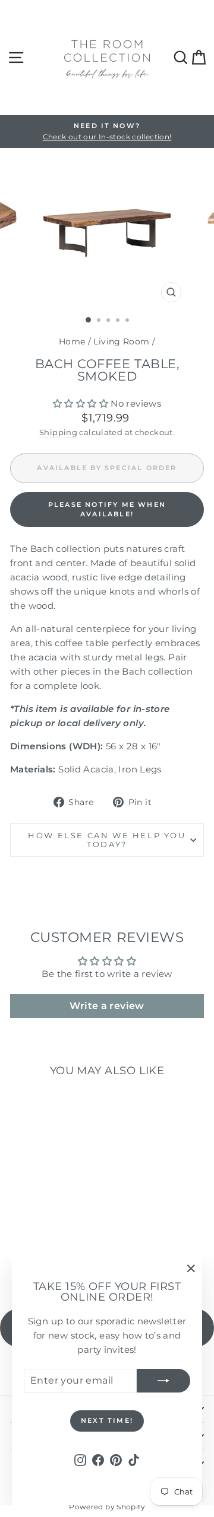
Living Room (121, 341)
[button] (80, 403)
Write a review (107, 1005)
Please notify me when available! (107, 509)
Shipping (58, 432)
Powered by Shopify (107, 1506)
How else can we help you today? (106, 840)
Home (72, 341)
